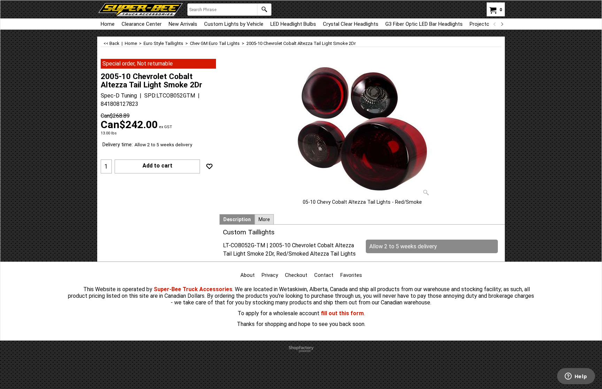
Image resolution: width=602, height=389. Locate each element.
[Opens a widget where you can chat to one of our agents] (576, 377)
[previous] (495, 24)
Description (237, 219)
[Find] (264, 9)
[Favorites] (209, 166)
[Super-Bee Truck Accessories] (140, 9)
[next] (502, 24)
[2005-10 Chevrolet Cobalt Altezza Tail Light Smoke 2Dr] (362, 129)
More (264, 219)
